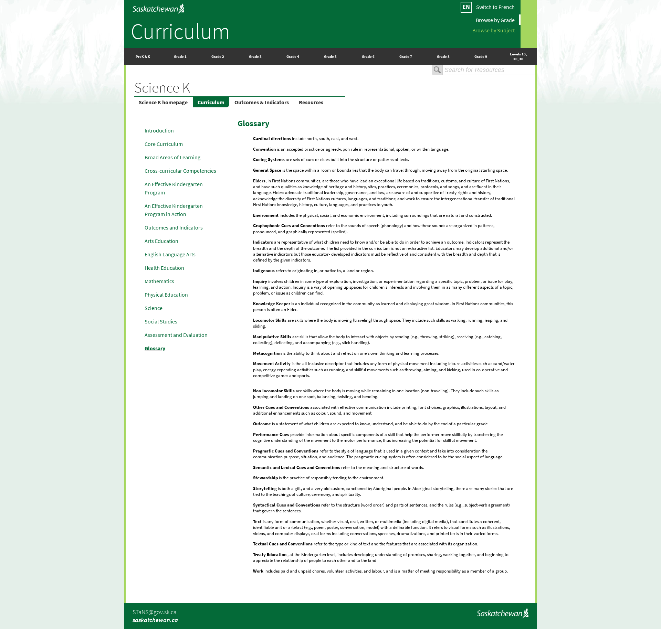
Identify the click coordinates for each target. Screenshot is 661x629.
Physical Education (166, 294)
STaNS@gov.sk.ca (155, 612)
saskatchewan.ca (155, 620)
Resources (311, 102)
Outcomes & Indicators (261, 102)
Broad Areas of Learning (172, 157)
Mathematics (159, 281)
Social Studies (161, 321)
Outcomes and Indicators (174, 227)
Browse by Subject (493, 30)
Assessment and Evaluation (176, 334)
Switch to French (495, 6)
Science (153, 308)
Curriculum (180, 31)
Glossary (155, 348)
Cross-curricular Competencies (180, 170)
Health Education (164, 267)
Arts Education (161, 240)
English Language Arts (170, 254)
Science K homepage (163, 102)
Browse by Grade (495, 19)
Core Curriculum (164, 143)
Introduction (159, 130)
